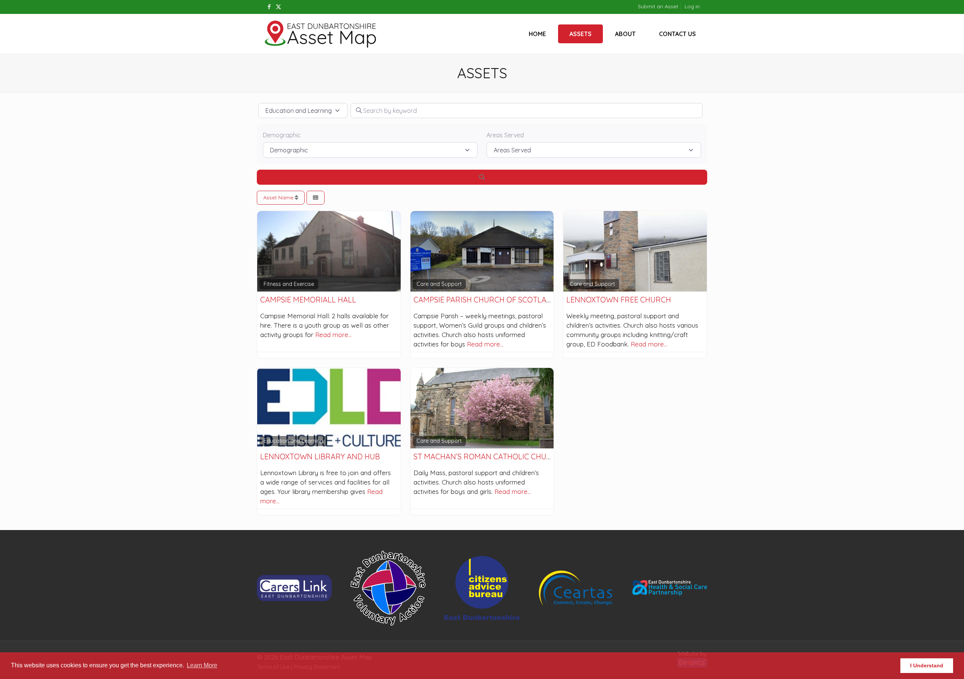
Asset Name (279, 197)
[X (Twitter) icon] (278, 6)
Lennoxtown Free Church (618, 299)
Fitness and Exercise (289, 284)
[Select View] (316, 198)
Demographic (282, 135)
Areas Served (505, 135)
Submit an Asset (658, 6)
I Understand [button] (926, 665)
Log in (692, 6)
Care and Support (439, 284)
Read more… (333, 335)
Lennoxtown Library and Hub (320, 456)
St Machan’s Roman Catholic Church (487, 456)
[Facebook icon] (269, 6)
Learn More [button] (202, 665)
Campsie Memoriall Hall (308, 299)
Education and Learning (293, 440)
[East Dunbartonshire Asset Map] (320, 34)
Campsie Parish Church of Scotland (485, 299)
